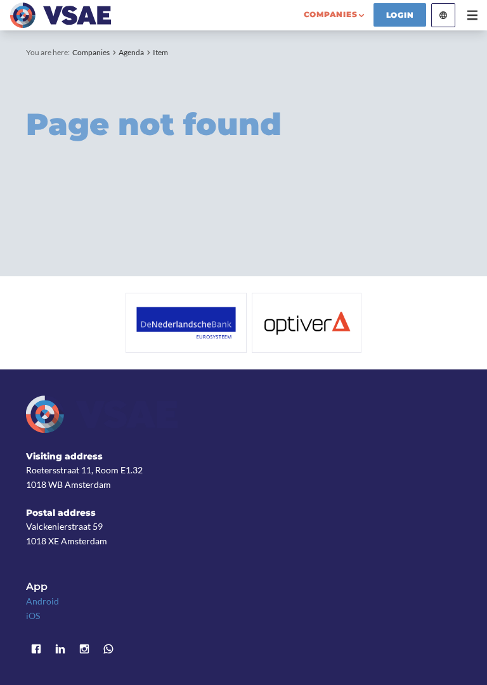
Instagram (84, 649)
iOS (33, 615)
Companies (91, 52)
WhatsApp (108, 649)
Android (42, 601)
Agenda (131, 52)
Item (160, 52)
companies (331, 14)
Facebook (36, 649)
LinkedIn (60, 649)
